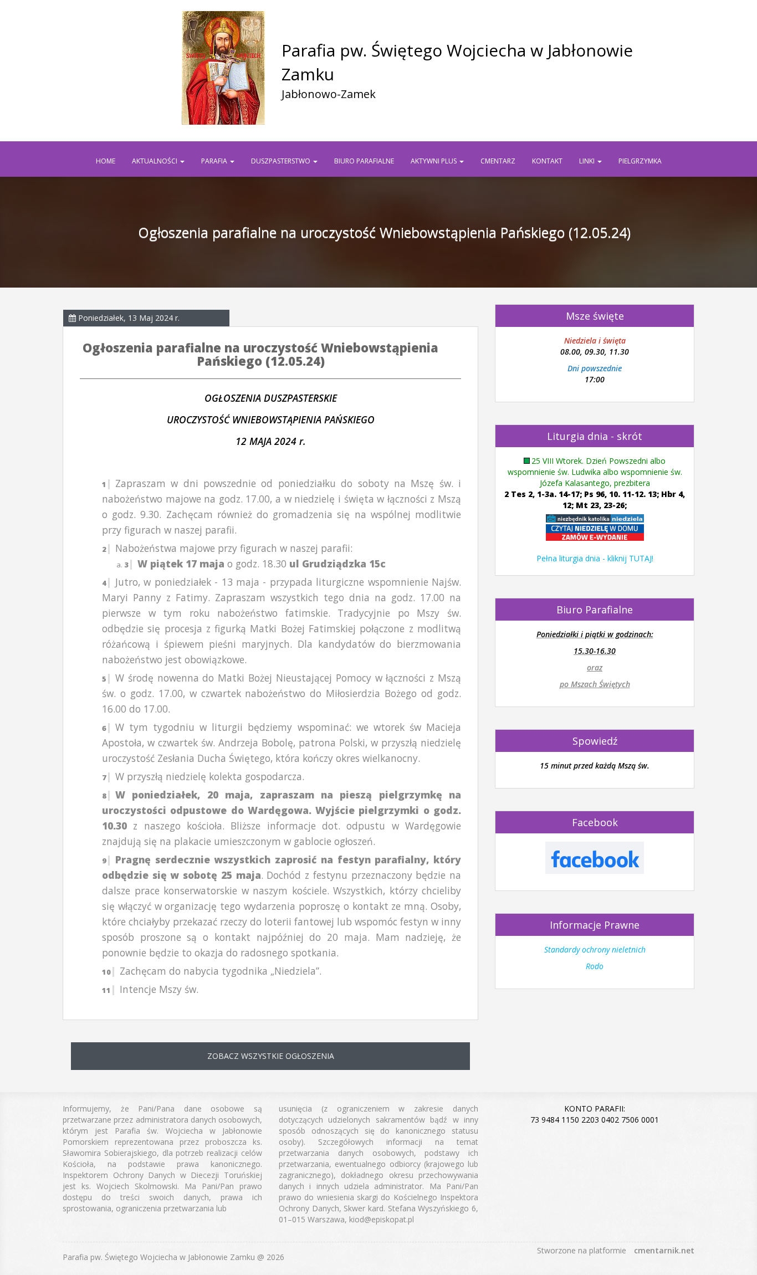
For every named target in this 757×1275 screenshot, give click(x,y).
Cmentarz (497, 161)
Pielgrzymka (640, 161)
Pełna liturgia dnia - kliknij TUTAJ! (594, 558)
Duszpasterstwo (281, 161)
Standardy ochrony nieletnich (595, 949)
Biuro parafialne (364, 161)
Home (105, 161)
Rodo (594, 966)
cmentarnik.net (664, 1250)
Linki (587, 161)
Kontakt (547, 161)
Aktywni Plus (434, 161)
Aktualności (155, 161)
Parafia (215, 161)
